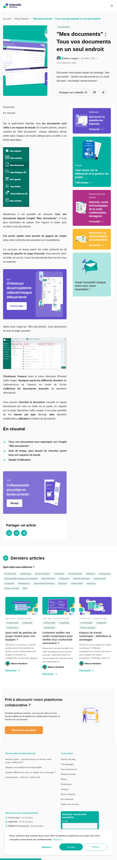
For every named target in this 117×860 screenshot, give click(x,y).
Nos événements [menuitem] (69, 769)
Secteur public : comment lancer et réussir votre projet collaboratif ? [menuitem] (28, 760)
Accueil (7, 18)
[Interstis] (12, 5)
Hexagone (91, 584)
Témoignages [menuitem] (67, 764)
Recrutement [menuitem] (67, 799)
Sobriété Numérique (81, 579)
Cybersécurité (99, 579)
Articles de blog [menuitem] (68, 759)
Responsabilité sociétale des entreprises (20, 579)
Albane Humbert (19, 663)
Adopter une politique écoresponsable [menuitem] (23, 767)
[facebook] (17, 533)
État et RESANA (48, 579)
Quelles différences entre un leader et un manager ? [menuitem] (30, 772)
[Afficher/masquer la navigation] (111, 5)
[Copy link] (102, 92)
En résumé (9, 113)
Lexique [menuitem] (64, 789)
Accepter (71, 847)
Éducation (62, 584)
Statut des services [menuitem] (70, 804)
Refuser (95, 847)
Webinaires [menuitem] (66, 784)
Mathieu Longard (70, 58)
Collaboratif (9, 584)
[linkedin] (9, 533)
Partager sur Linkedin (71, 92)
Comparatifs (64, 579)
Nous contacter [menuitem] (68, 794)
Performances (24, 584)
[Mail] (94, 92)
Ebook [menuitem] (64, 779)
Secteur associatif (11, 588)
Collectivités (59, 574)
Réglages (46, 847)
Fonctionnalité (63, 27)
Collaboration (25, 574)
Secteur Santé (77, 584)
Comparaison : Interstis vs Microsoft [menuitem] (22, 777)
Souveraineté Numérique (44, 584)
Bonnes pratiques (42, 574)
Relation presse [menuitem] (68, 774)
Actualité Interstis (75, 574)
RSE (25, 588)
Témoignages (104, 574)
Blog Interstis (22, 18)
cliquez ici (57, 839)
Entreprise (90, 574)
